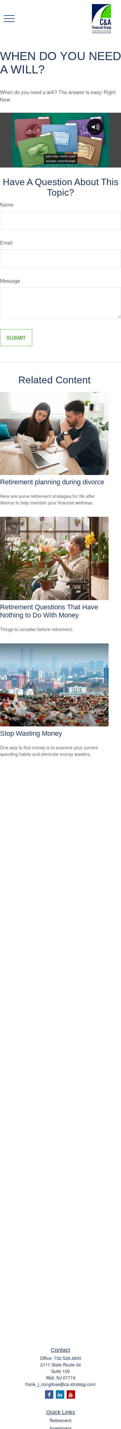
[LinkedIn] (60, 1394)
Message (10, 280)
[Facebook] (49, 1394)
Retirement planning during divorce (52, 482)
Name (6, 204)
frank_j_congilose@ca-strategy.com (60, 1384)
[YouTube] (71, 1394)
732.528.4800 (67, 1358)
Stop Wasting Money (31, 733)
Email (6, 242)
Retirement (60, 1420)
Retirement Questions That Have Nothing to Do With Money (49, 611)
